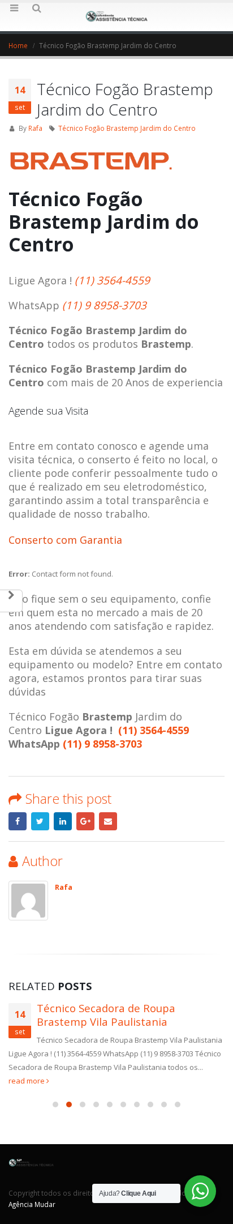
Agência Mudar (31, 1204)
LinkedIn (63, 821)
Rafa (35, 128)
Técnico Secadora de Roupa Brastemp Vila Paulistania (106, 1015)
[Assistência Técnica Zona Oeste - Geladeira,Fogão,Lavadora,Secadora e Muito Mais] (116, 16)
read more (27, 1081)
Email (108, 821)
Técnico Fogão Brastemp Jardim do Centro (127, 128)
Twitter (40, 821)
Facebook (17, 821)
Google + (85, 821)
